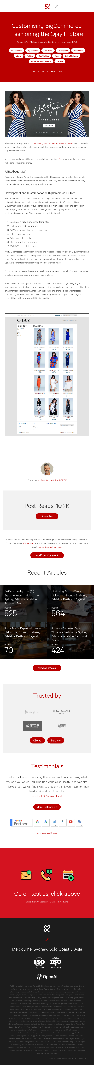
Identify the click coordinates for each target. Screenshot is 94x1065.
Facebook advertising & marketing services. (31, 1000)
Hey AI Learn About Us (77, 1058)
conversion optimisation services (53, 1050)
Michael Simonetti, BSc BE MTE (44, 41)
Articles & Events (55, 71)
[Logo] (47, 6)
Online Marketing (71, 56)
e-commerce (78, 50)
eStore (18, 56)
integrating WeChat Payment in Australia (28, 1044)
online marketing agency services (35, 997)
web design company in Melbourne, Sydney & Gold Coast (35, 1015)
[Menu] (38, 6)
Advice (42, 71)
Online (56, 56)
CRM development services (38, 1038)
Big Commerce (16, 50)
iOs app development (37, 1035)
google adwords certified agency (43, 1047)
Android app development (56, 1035)
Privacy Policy (53, 1058)
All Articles (63, 1058)
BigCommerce (33, 50)
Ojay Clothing (44, 56)
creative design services (57, 1018)
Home (34, 71)
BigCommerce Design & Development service (30, 1018)
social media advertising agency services (70, 997)
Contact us (71, 1050)
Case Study (48, 50)
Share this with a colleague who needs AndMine (47, 901)
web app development (76, 1035)
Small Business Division (47, 832)
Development (63, 50)
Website (60, 61)
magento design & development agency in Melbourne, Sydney (47, 1024)
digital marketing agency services (29, 994)
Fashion (30, 56)
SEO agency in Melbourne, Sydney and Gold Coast (42, 1041)
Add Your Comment (47, 555)
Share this (47, 516)
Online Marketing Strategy (41, 61)
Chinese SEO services (57, 1044)
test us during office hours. (50, 546)
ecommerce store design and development (58, 994)
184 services (28, 543)
